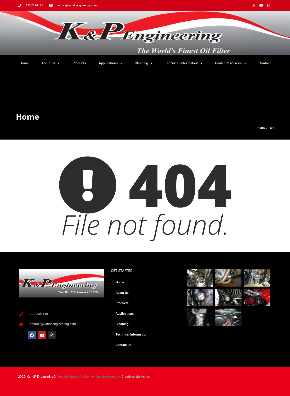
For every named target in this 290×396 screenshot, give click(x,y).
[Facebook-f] (254, 5)
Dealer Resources (228, 63)
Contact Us (123, 345)
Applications (108, 63)
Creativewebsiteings (135, 376)
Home (24, 63)
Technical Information (181, 63)
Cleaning (141, 63)
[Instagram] (269, 5)
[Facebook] (32, 335)
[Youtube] (261, 5)
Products (79, 63)
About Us (48, 63)
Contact (265, 63)
